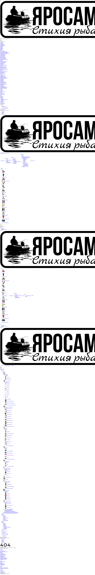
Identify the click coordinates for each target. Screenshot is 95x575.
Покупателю (1, 567)
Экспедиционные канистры (3, 566)
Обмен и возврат (2, 571)
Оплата (1, 570)
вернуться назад (2, 556)
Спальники (1, 563)
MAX (2, 113)
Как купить (4, 524)
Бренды (1, 574)
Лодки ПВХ (6, 375)
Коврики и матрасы (7, 482)
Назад (4, 371)
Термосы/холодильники (8, 503)
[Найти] (1, 40)
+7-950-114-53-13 (2, 152)
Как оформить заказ (2, 569)
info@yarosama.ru (3, 109)
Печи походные (7, 462)
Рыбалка (6, 429)
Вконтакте (3, 111)
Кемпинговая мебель (7, 469)
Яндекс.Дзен (3, 114)
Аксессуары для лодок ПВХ (8, 408)
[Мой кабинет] (0, 324)
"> (1, 98)
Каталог (4, 372)
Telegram (3, 112)
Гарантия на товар (2, 572)
